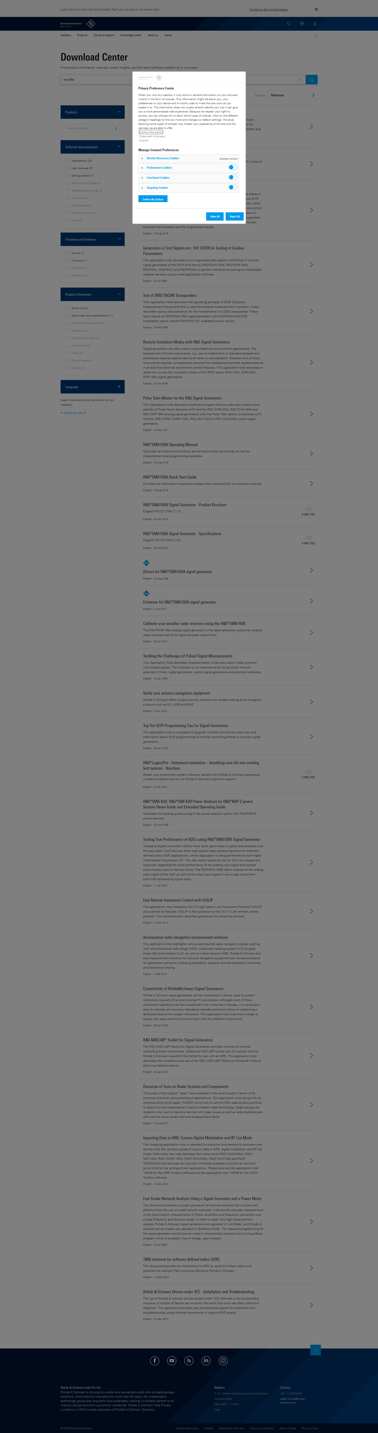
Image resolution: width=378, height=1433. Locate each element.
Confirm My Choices (153, 199)
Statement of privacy (152, 136)
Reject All (235, 216)
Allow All (215, 216)
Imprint (143, 140)
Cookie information (151, 132)
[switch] (233, 167)
